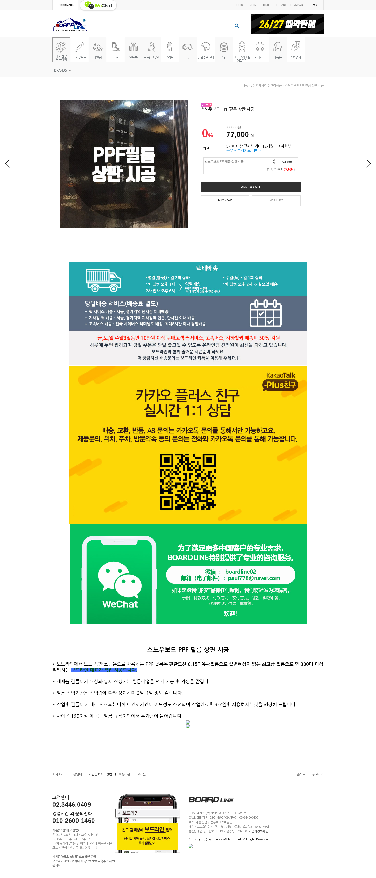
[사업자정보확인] (258, 831)
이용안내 (76, 774)
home (248, 85)
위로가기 (318, 774)
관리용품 (276, 85)
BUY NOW (225, 200)
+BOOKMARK (65, 5)
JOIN (253, 5)
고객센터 (142, 774)
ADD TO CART (250, 187)
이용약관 (124, 774)
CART (283, 5)
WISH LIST (276, 200)
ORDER (267, 5)
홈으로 (301, 774)
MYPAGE (299, 5)
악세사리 (261, 85)
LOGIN (239, 5)
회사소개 (58, 774)
